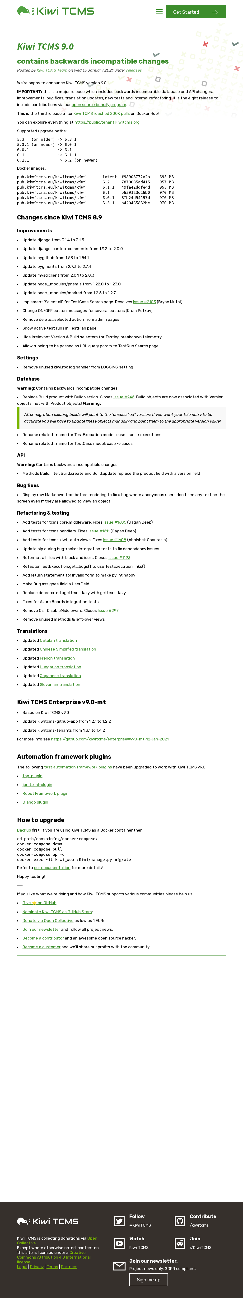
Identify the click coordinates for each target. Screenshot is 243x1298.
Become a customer (42, 946)
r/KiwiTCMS (200, 1247)
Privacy (37, 1266)
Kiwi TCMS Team (52, 70)
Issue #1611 (99, 531)
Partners (69, 1266)
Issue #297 (108, 610)
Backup (24, 830)
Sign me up (148, 1280)
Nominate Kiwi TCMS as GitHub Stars (57, 911)
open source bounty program (99, 104)
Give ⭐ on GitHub (39, 902)
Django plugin (35, 802)
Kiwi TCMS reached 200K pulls (102, 113)
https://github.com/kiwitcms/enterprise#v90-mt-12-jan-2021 (110, 739)
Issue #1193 (119, 557)
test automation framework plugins (78, 767)
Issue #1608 (114, 539)
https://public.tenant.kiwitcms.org (107, 122)
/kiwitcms (199, 1225)
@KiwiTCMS (140, 1225)
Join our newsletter (41, 929)
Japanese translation (60, 675)
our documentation (52, 867)
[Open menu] (159, 11)
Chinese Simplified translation (68, 649)
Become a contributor (43, 938)
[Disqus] (121, 1019)
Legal (22, 1266)
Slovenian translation (60, 684)
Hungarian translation (60, 667)
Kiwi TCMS (139, 1247)
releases (134, 70)
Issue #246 (123, 397)
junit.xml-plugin (37, 784)
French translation (57, 658)
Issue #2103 (144, 301)
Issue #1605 (114, 522)
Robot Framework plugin (46, 793)
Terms (52, 1266)
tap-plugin (32, 775)
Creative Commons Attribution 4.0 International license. (54, 1257)
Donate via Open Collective (48, 920)
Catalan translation (58, 640)
